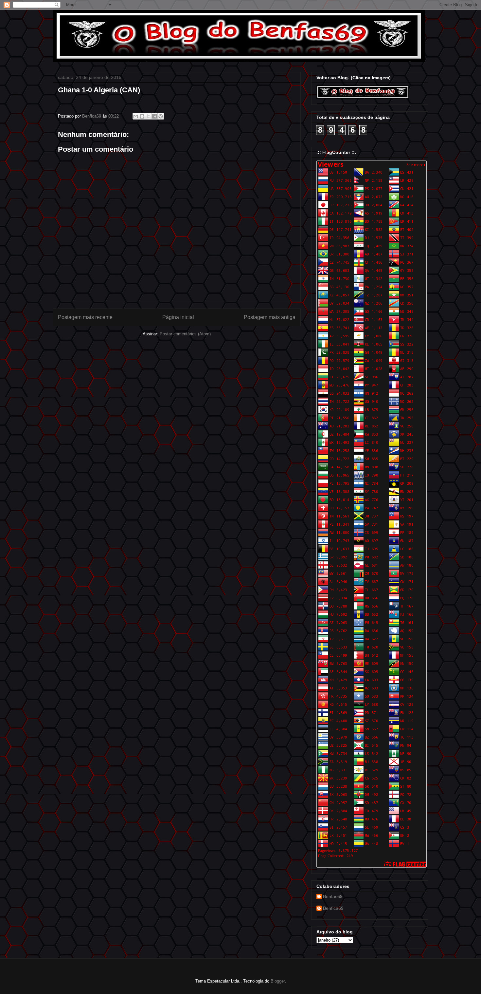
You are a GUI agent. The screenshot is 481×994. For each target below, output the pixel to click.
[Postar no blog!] (142, 116)
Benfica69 (333, 908)
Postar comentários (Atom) (185, 333)
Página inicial (178, 317)
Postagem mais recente (85, 317)
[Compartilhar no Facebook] (154, 116)
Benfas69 (333, 896)
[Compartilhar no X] (148, 116)
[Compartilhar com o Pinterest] (160, 116)
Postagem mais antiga (269, 317)
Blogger (278, 981)
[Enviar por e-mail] (136, 116)
